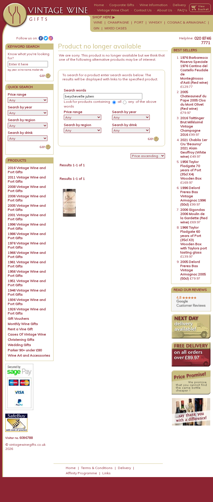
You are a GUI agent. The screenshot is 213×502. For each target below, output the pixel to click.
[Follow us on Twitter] (46, 38)
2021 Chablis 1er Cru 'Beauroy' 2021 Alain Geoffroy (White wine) (193, 148)
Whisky (155, 22)
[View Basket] (200, 8)
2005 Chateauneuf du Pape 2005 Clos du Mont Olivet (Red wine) (193, 100)
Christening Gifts (21, 339)
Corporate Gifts (121, 5)
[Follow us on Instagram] (51, 38)
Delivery (179, 5)
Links (106, 473)
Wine (97, 22)
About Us (164, 10)
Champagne (118, 22)
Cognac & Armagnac (186, 22)
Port (138, 22)
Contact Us (143, 10)
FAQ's (182, 10)
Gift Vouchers (18, 318)
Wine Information (154, 5)
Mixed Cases (116, 28)
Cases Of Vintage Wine (27, 334)
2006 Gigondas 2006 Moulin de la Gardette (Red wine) (193, 216)
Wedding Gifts (19, 345)
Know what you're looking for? (28, 56)
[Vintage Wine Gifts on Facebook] (41, 38)
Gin (96, 28)
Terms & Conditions (97, 468)
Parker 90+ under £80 (25, 350)
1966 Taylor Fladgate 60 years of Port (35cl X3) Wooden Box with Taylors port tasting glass (193, 239)
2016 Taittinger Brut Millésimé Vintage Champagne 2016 (192, 126)
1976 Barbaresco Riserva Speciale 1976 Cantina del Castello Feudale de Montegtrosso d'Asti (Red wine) (194, 69)
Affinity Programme (81, 473)
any (130, 101)
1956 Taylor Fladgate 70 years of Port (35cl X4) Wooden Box (190, 170)
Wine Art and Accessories (29, 355)
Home (99, 5)
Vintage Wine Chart (113, 10)
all (119, 101)
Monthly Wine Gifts (23, 324)
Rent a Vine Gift (20, 329)
